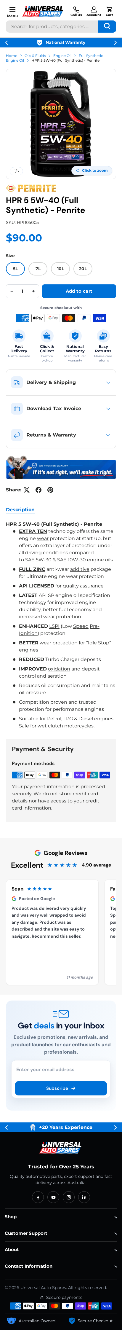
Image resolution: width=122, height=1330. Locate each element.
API (23, 586)
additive (79, 569)
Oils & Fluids (35, 55)
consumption (64, 685)
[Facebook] (38, 1197)
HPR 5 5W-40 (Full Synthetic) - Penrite (65, 60)
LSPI (54, 626)
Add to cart (79, 291)
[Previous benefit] (6, 42)
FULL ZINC (32, 569)
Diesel (85, 718)
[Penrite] (31, 188)
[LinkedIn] (84, 1197)
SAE (30, 560)
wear (43, 538)
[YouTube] (53, 1197)
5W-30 (44, 560)
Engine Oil (62, 55)
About (12, 1249)
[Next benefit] (115, 42)
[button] (109, 11)
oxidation (59, 669)
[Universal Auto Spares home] (61, 1148)
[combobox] (61, 26)
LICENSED (41, 586)
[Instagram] (69, 1197)
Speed (81, 626)
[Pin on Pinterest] (50, 490)
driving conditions (46, 552)
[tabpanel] (61, 625)
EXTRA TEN (33, 531)
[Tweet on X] (27, 490)
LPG (68, 718)
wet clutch (50, 726)
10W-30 (77, 560)
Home (11, 55)
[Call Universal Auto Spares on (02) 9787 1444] (76, 11)
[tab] (20, 509)
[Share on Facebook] (38, 490)
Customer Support (26, 1233)
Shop (11, 1216)
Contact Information (28, 1266)
